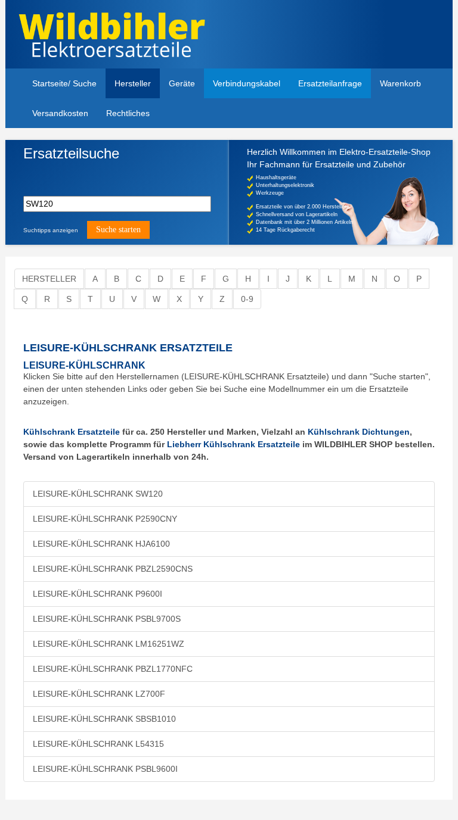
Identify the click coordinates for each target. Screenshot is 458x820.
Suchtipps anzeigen (50, 230)
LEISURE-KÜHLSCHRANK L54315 (98, 744)
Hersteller (132, 83)
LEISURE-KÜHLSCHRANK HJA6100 (101, 543)
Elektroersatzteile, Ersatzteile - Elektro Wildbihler (123, 36)
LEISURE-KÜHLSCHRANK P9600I (97, 593)
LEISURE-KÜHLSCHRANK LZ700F (99, 694)
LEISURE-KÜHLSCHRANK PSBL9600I (105, 769)
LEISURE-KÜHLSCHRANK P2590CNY (105, 518)
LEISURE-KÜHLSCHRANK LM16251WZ (108, 643)
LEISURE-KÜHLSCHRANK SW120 (98, 493)
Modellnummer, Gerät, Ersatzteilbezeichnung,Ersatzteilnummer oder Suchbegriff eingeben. (115, 174)
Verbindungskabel (246, 83)
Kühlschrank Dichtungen (359, 431)
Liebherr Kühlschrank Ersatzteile (233, 444)
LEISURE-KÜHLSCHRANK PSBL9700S (107, 618)
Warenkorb (400, 83)
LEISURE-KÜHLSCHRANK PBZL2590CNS (113, 568)
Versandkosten (60, 113)
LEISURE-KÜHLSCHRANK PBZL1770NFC (113, 669)
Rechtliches (128, 113)
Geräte (182, 83)
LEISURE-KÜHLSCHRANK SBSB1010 (104, 719)
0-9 (247, 299)
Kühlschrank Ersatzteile (71, 431)
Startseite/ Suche (64, 83)
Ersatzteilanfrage (330, 83)
